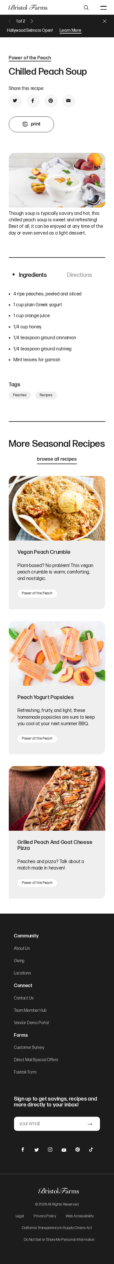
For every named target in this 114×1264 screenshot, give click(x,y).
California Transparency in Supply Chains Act (57, 1228)
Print (36, 124)
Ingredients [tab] (33, 275)
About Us (22, 948)
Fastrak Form (25, 1072)
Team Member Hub (30, 1010)
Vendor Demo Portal (31, 1023)
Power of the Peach (30, 58)
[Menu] (103, 7)
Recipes (46, 395)
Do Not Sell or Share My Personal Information (59, 1240)
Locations (22, 973)
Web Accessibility (80, 1216)
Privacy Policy (45, 1216)
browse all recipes (57, 459)
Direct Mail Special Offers (36, 1060)
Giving (19, 961)
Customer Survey (29, 1047)
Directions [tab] (79, 275)
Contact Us (24, 998)
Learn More (71, 30)
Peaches (20, 395)
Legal (20, 1216)
